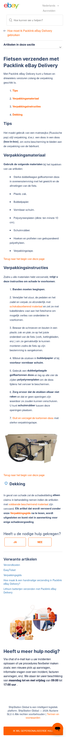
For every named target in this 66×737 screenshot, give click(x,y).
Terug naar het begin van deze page (24, 259)
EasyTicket (10, 570)
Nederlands (49, 5)
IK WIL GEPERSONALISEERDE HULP (33, 730)
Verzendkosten (12, 565)
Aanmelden (49, 10)
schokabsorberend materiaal (26, 306)
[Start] (12, 5)
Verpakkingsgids (20, 513)
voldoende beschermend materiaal (28, 504)
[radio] (15, 542)
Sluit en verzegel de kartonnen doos (33, 418)
